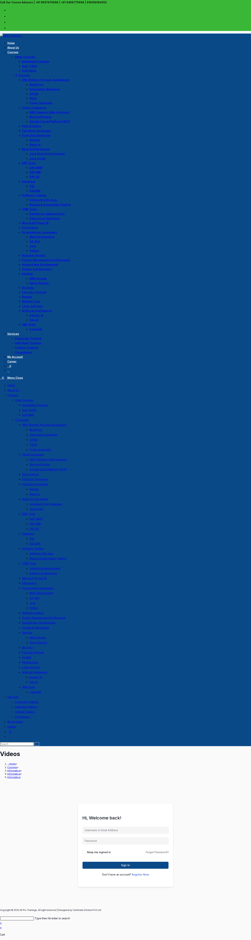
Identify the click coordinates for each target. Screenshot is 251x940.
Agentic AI (35, 677)
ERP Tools (28, 514)
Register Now (140, 874)
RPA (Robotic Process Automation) (44, 425)
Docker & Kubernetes (35, 627)
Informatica (29, 583)
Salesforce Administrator (45, 568)
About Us (13, 390)
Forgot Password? (157, 852)
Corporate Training (26, 702)
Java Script (36, 509)
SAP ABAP (36, 519)
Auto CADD (29, 410)
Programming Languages (38, 588)
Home (11, 385)
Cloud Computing (33, 454)
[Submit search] (37, 744)
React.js (34, 494)
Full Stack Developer (35, 479)
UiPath (33, 439)
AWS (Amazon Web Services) (48, 459)
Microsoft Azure (39, 464)
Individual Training (26, 707)
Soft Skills (28, 415)
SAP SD (34, 528)
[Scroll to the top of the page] (1, 913)
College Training (25, 712)
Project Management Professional (43, 618)
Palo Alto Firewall (33, 652)
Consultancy (22, 716)
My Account (15, 721)
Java (32, 603)
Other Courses (24, 400)
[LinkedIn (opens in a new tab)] (8, 22)
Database (28, 533)
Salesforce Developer (43, 573)
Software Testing (33, 548)
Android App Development (38, 622)
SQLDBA (34, 543)
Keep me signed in (99, 852)
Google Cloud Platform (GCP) (48, 469)
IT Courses (22, 420)
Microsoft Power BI (34, 578)
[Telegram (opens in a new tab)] (8, 28)
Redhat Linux (30, 662)
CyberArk (35, 692)
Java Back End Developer (45, 504)
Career (11, 726)
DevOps (27, 632)
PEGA (33, 444)
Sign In (125, 865)
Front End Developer (35, 484)
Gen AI (33, 682)
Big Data (27, 647)
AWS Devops (37, 637)
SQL (32, 538)
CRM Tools (29, 563)
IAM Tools (28, 687)
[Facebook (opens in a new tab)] (8, 10)
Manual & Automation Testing (47, 558)
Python (33, 608)
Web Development (41, 593)
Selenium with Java (41, 553)
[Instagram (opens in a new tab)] (8, 16)
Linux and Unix (31, 667)
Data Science (30, 474)
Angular (34, 489)
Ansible (26, 657)
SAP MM (35, 524)
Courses (12, 395)
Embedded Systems (35, 405)
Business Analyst (32, 613)
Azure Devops (38, 642)
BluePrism (35, 430)
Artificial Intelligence (34, 672)
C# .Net (34, 598)
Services (12, 697)
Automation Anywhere (43, 434)
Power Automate (40, 449)
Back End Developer (35, 499)
